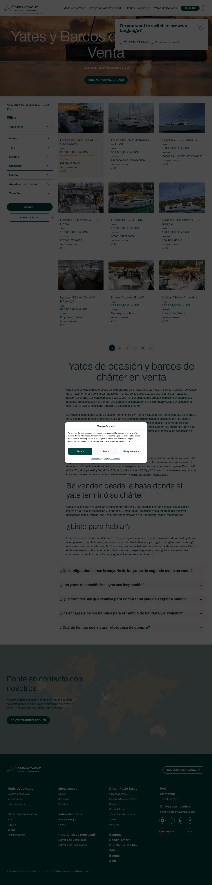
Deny (106, 451)
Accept (80, 451)
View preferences (132, 451)
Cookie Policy (96, 459)
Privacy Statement (112, 459)
